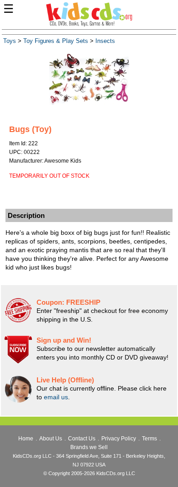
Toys (9, 41)
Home (25, 438)
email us (56, 397)
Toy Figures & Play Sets (55, 41)
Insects (105, 41)
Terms (149, 438)
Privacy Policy (118, 438)
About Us (50, 438)
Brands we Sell (89, 447)
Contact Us (81, 438)
